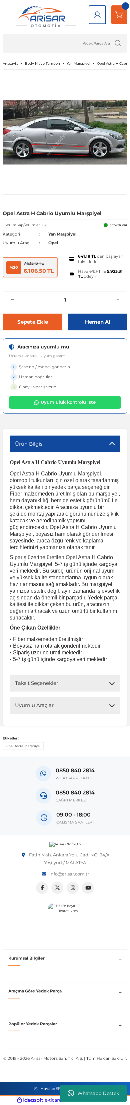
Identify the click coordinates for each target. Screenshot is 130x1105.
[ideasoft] (30, 1100)
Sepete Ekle (32, 322)
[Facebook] (42, 888)
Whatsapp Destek (98, 1093)
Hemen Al (97, 322)
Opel (53, 242)
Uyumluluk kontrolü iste (68, 402)
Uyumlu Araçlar (34, 705)
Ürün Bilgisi (29, 444)
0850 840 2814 (75, 792)
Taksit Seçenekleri (37, 683)
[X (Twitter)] (57, 888)
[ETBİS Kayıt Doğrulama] (65, 920)
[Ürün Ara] (118, 43)
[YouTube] (88, 888)
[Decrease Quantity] (12, 300)
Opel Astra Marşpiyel (23, 746)
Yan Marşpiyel (62, 234)
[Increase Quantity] (118, 300)
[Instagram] (73, 888)
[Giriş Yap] (97, 15)
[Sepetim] (119, 14)
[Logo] (65, 844)
